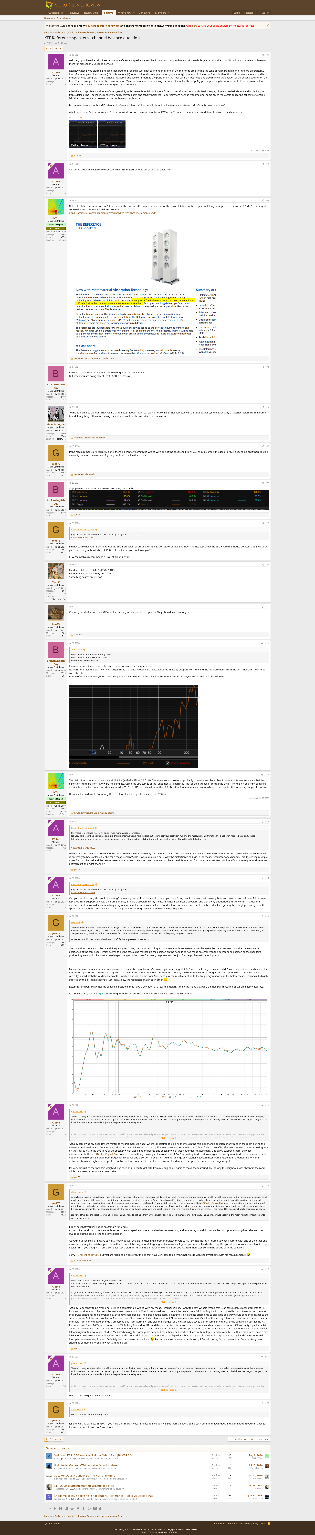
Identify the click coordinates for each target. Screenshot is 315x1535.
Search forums (64, 17)
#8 (267, 523)
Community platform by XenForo (140, 1529)
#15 (267, 916)
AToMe (50, 42)
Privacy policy (251, 1523)
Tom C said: (76, 649)
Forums (108, 12)
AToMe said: (77, 1191)
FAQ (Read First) (56, 12)
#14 (267, 878)
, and (89, 437)
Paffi (56, 1458)
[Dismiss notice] (267, 25)
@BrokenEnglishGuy (106, 1154)
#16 (267, 1105)
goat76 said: (77, 1111)
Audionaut (258, 1478)
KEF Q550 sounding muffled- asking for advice (84, 1486)
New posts (49, 17)
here (195, 25)
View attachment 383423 (83, 537)
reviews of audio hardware (103, 25)
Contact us (219, 1523)
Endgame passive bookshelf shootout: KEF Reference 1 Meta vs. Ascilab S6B (103, 1496)
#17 (267, 1185)
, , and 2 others (94, 813)
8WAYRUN (173, 1532)
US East (62, 240)
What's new (124, 12)
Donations (144, 12)
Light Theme (53, 1523)
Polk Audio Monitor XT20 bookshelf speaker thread (87, 1465)
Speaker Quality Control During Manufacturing (84, 1475)
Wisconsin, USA (59, 599)
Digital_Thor (257, 1458)
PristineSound (60, 1478)
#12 (267, 774)
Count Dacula (256, 1468)
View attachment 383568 (83, 847)
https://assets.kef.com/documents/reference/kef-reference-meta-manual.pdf (112, 212)
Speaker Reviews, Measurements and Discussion (95, 1458)
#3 (267, 200)
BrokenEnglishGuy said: (82, 529)
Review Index (91, 12)
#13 (267, 821)
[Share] (263, 55)
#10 (267, 606)
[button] (134, 12)
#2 (267, 164)
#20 (267, 1403)
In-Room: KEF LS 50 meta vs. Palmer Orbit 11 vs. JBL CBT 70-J (93, 1455)
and (84, 474)
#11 (267, 643)
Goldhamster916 (62, 1499)
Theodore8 (59, 1488)
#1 (267, 55)
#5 (267, 407)
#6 (267, 446)
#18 (267, 1269)
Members (160, 12)
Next (56, 48)
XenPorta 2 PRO (145, 1532)
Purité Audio (257, 1498)
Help (263, 1523)
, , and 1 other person (95, 358)
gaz (56, 1468)
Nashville (61, 438)
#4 (267, 367)
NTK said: (75, 922)
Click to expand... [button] (169, 1138)
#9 (267, 564)
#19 (267, 1356)
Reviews (74, 12)
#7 (267, 482)
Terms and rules (235, 1523)
